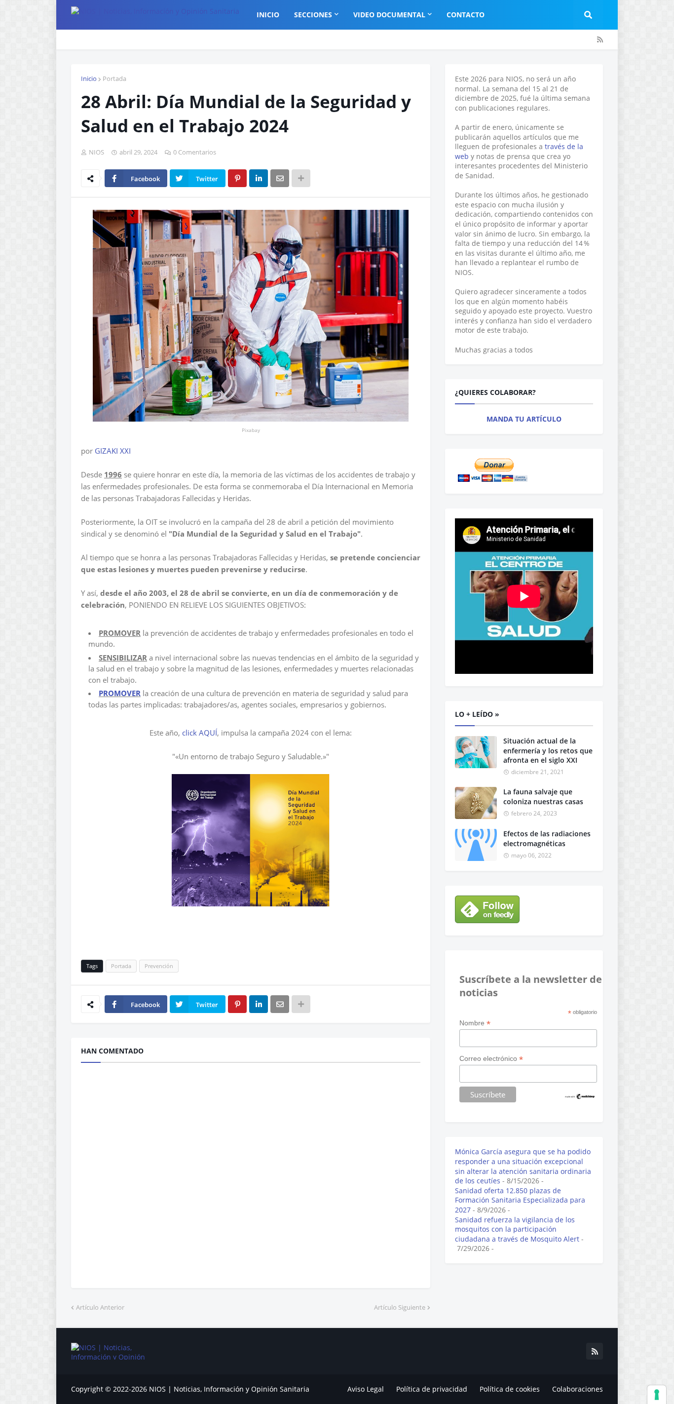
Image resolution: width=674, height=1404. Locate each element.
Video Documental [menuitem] (389, 14)
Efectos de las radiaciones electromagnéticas (547, 838)
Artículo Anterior (100, 1307)
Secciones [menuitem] (313, 14)
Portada (114, 78)
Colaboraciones (577, 1389)
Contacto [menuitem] (466, 14)
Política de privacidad (431, 1389)
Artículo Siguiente (399, 1307)
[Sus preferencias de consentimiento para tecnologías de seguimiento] (656, 1394)
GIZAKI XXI (113, 451)
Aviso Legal (365, 1389)
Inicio (89, 78)
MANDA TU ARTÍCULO (524, 419)
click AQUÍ (199, 733)
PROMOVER (120, 693)
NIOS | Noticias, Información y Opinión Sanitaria (229, 1389)
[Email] (279, 178)
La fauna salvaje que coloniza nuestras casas (543, 796)
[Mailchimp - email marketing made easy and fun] (580, 1097)
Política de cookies (510, 1389)
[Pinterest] (237, 178)
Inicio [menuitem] (268, 14)
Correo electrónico (491, 1058)
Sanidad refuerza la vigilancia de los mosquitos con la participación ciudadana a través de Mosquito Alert (517, 1229)
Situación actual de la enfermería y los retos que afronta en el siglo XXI (548, 750)
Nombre (474, 1023)
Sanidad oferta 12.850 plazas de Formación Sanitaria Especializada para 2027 (520, 1200)
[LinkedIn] (258, 178)
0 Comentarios (194, 152)
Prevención (159, 966)
